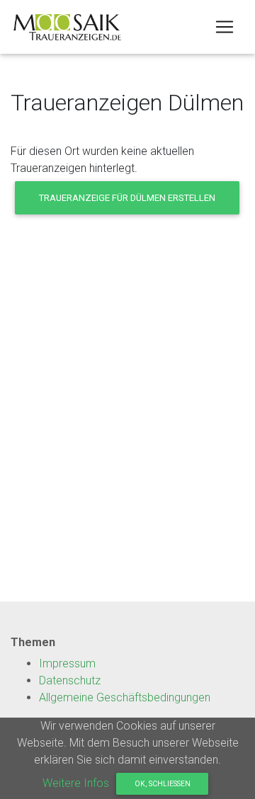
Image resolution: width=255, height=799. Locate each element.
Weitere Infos (75, 783)
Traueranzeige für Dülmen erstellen (127, 197)
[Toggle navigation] (224, 26)
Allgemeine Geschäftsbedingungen (124, 697)
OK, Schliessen (163, 783)
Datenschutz (70, 680)
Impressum (67, 663)
